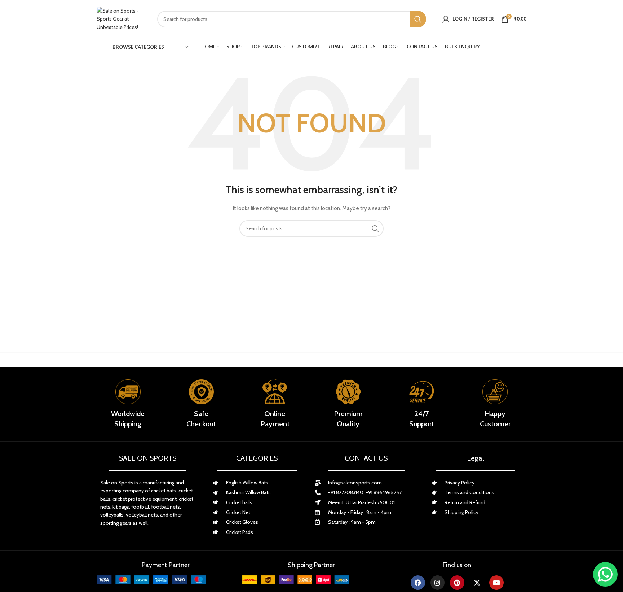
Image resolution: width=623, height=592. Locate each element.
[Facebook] (418, 582)
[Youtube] (496, 582)
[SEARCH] (418, 19)
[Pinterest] (457, 582)
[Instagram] (437, 582)
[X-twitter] (477, 582)
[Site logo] (121, 19)
